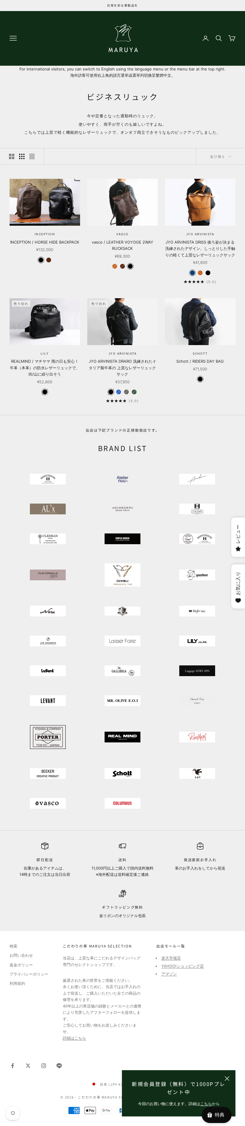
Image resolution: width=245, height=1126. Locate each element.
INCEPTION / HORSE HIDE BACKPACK (44, 242)
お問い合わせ (21, 955)
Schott (200, 353)
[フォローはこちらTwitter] (28, 1066)
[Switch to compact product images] (32, 156)
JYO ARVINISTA (200, 234)
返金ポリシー (21, 964)
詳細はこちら (74, 1038)
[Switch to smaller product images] (21, 156)
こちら (206, 1103)
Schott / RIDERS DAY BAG (200, 361)
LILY (45, 353)
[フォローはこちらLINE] (59, 1066)
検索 (13, 946)
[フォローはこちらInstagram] (44, 1066)
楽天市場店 (171, 958)
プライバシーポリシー (29, 974)
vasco (122, 234)
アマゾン (169, 973)
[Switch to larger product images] (11, 156)
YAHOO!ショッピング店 (182, 966)
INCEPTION (45, 234)
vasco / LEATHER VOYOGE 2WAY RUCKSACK (122, 245)
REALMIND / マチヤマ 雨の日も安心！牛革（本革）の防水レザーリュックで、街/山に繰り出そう (45, 367)
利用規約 (17, 983)
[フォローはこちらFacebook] (13, 1066)
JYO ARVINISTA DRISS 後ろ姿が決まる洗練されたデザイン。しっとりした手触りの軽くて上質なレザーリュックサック (200, 248)
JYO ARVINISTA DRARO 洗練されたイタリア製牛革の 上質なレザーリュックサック (122, 367)
